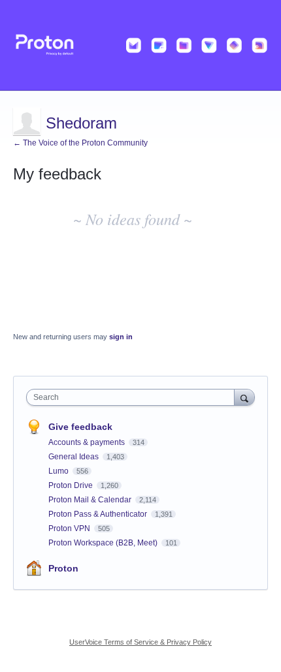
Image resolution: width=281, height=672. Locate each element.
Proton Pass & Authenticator (98, 514)
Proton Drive (71, 485)
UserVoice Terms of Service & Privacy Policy (140, 642)
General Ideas (74, 456)
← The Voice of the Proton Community (80, 142)
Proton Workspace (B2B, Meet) (103, 542)
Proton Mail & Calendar (90, 499)
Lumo (59, 471)
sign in (121, 337)
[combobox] (133, 397)
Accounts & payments (87, 442)
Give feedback (80, 426)
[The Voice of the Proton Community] (140, 45)
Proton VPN (70, 528)
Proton (63, 568)
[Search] (244, 397)
